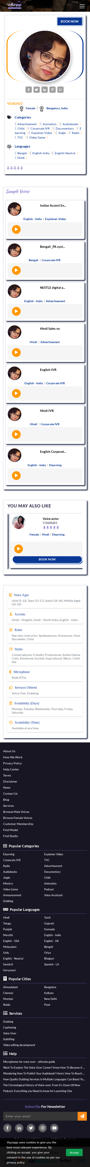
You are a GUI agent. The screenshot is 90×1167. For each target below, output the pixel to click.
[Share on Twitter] (36, 90)
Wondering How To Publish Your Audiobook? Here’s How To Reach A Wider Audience (44, 1073)
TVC (47, 860)
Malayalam (10, 946)
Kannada (49, 929)
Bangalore (50, 987)
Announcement (12, 895)
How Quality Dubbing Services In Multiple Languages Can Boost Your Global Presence (44, 1079)
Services (8, 805)
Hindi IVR (47, 410)
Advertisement (53, 866)
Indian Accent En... (53, 205)
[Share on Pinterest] (52, 90)
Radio (6, 866)
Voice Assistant (53, 895)
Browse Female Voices (17, 818)
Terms (7, 775)
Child (47, 877)
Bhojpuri (49, 958)
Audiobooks (10, 871)
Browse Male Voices (16, 811)
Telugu (7, 923)
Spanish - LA (51, 964)
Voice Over (9, 1033)
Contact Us (10, 793)
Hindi (6, 917)
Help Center (11, 769)
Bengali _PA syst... (52, 246)
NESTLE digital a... (52, 287)
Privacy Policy (12, 763)
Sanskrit (8, 964)
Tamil (47, 917)
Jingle (6, 877)
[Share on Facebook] (29, 90)
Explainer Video (53, 854)
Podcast (49, 889)
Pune (47, 1004)
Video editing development (19, 1045)
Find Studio (10, 836)
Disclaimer (10, 781)
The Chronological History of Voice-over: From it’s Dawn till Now (41, 1085)
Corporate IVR (12, 860)
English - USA (11, 941)
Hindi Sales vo (50, 328)
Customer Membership (18, 824)
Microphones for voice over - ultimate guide (29, 1061)
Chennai (8, 993)
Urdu (6, 952)
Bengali (48, 946)
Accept (74, 1152)
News (6, 787)
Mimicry (8, 883)
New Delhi (50, 998)
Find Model (10, 830)
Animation (50, 883)
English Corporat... (53, 451)
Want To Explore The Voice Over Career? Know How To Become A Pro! (44, 1067)
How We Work (12, 757)
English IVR (48, 370)
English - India (52, 935)
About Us (9, 751)
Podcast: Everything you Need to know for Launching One (37, 1091)
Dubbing (8, 901)
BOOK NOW (70, 21)
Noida (6, 1004)
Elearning (8, 854)
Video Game (10, 889)
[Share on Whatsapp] (60, 90)
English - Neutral (13, 958)
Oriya (47, 952)
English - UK (51, 941)
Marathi (8, 935)
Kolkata (49, 993)
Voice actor (49, 519)
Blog (6, 799)
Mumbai (8, 998)
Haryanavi (9, 970)
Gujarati (49, 923)
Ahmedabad (10, 987)
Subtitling (8, 1039)
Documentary (52, 871)
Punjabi (7, 929)
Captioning (9, 1027)
